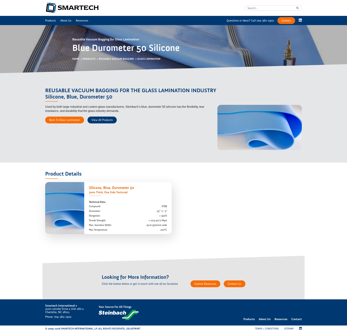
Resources (82, 20)
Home (76, 59)
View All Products (102, 120)
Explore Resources (205, 283)
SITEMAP (289, 328)
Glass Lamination (148, 59)
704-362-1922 (265, 20)
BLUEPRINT (133, 328)
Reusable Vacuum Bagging (116, 59)
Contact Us (234, 283)
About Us (65, 20)
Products (50, 20)
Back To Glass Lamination (64, 120)
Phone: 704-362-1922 (58, 316)
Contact (286, 20)
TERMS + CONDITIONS (267, 328)
